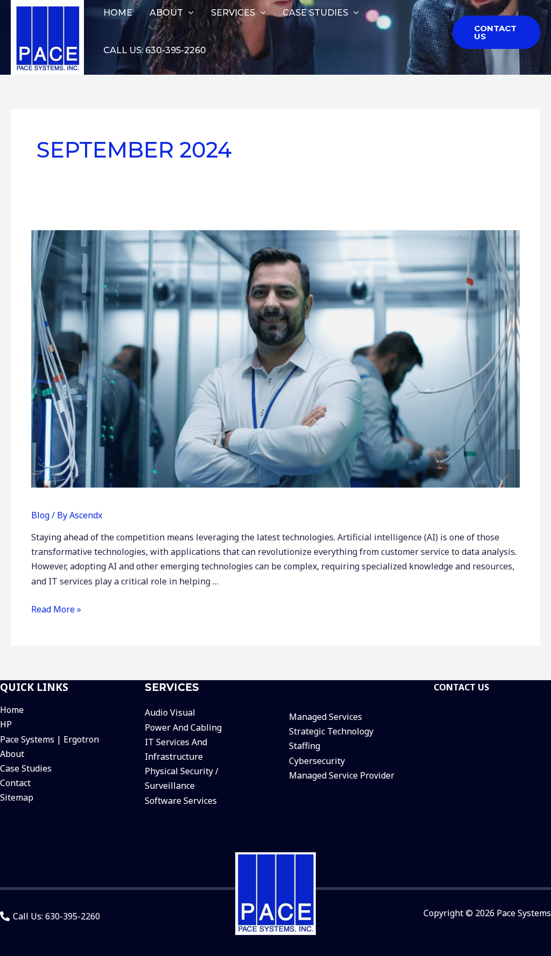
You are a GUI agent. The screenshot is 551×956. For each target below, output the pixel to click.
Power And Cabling (183, 727)
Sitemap (16, 797)
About (12, 754)
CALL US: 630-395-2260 (154, 50)
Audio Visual (170, 712)
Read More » (56, 609)
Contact (15, 783)
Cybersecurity (317, 761)
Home (12, 710)
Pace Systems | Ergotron (49, 739)
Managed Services (325, 717)
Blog (40, 515)
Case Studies (26, 768)
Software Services (181, 801)
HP (6, 724)
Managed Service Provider (341, 775)
